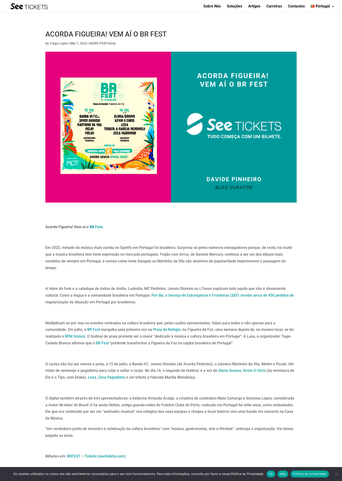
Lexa (92, 377)
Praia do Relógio (167, 329)
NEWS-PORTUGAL (102, 43)
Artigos (254, 6)
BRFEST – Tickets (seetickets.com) (96, 456)
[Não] (336, 474)
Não (283, 474)
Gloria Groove (229, 370)
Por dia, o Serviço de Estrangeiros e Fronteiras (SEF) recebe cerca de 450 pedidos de (222, 295)
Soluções (234, 6)
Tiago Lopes (59, 43)
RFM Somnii (75, 336)
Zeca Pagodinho (111, 377)
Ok (271, 474)
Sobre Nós (212, 6)
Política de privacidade (310, 474)
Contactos (296, 6)
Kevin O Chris (254, 370)
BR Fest (96, 227)
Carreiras (274, 6)
